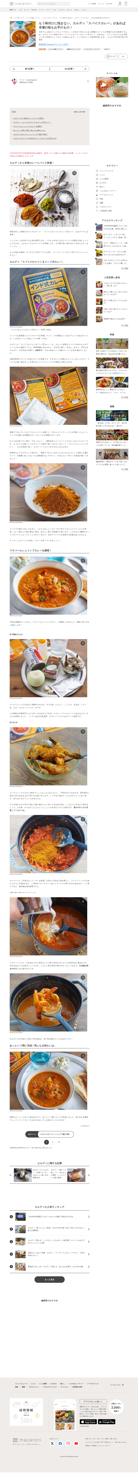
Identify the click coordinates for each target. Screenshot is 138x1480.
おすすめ (109, 4)
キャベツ (26, 10)
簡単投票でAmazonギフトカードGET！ (54, 44)
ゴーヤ (48, 10)
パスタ (54, 10)
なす (20, 10)
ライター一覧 (95, 1439)
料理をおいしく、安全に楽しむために (115, 1442)
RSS (102, 1442)
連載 (23, 1387)
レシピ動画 (92, 4)
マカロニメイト (34, 1387)
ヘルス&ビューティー (76, 1384)
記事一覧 (88, 1439)
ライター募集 (104, 1439)
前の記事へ (30, 69)
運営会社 (88, 1445)
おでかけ (54, 1384)
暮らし (62, 1384)
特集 (16, 1387)
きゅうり (69, 10)
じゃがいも (61, 10)
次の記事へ (69, 69)
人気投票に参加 (77, 1387)
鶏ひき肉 (34, 10)
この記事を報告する (84, 1126)
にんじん (84, 10)
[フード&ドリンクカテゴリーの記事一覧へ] (42, 49)
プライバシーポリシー (104, 1445)
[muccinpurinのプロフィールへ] (49, 81)
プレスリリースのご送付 (92, 1442)
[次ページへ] (58, 1142)
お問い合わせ (113, 1439)
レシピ (33, 1384)
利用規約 (94, 1445)
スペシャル (64, 1387)
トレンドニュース (21, 1384)
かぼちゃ (76, 10)
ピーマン (41, 10)
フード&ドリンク (93, 1384)
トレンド (101, 4)
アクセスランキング (50, 1387)
